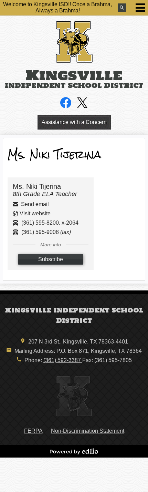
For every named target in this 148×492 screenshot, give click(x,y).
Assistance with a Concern (74, 122)
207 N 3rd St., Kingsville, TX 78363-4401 (78, 342)
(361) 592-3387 (62, 360)
